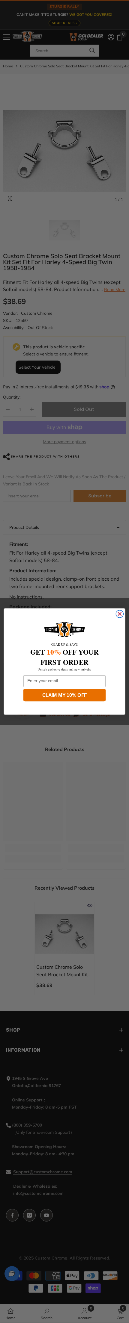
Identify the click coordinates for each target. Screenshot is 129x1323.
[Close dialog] (119, 614)
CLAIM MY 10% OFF (64, 694)
